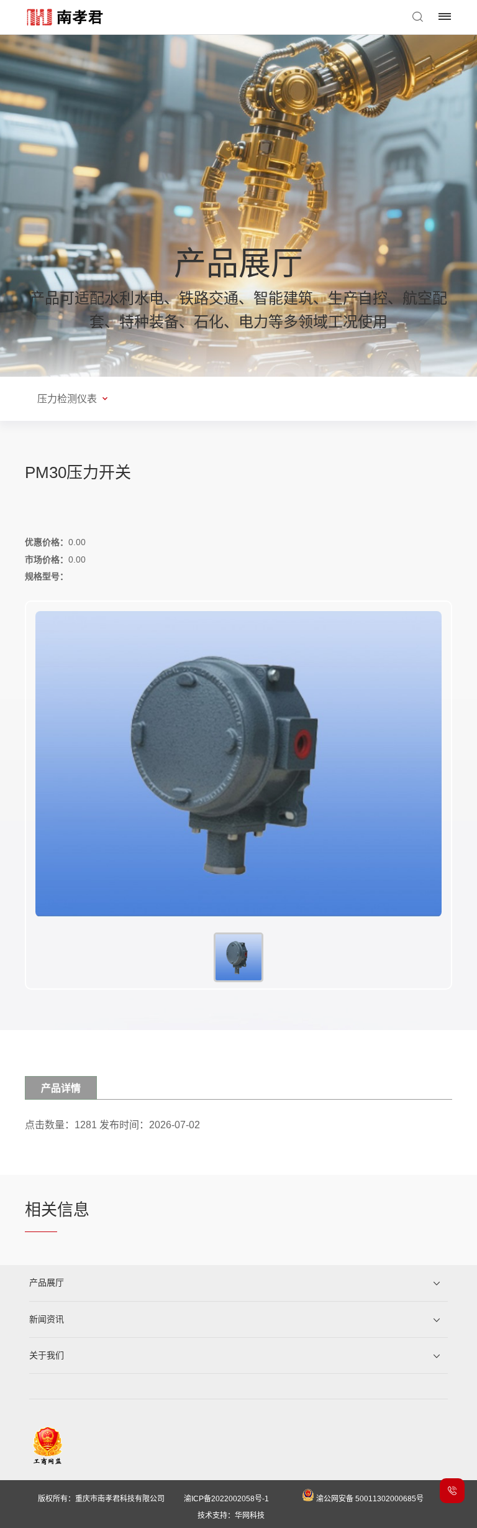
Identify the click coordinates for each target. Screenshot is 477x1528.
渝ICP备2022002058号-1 (226, 1498)
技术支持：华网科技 (231, 1515)
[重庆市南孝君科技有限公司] (66, 17)
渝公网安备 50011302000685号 (369, 1498)
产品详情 (61, 1088)
